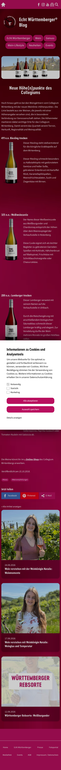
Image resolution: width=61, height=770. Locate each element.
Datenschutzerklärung (41, 377)
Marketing (15, 392)
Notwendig (16, 384)
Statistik (14, 388)
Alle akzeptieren (30, 400)
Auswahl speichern (30, 409)
